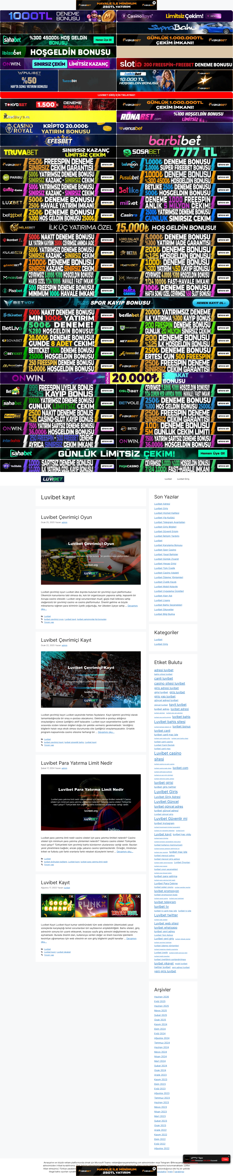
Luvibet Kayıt (55, 882)
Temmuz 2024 (162, 1042)
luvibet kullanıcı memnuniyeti (168, 845)
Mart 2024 (160, 1061)
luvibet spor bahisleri (176, 898)
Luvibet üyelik (161, 952)
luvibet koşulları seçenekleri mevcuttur (167, 842)
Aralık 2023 (160, 1075)
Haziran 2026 (161, 996)
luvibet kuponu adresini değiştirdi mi (166, 848)
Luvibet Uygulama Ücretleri (169, 591)
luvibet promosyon (166, 891)
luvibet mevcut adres (164, 855)
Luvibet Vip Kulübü (164, 517)
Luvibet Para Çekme (166, 883)
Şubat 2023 (160, 1121)
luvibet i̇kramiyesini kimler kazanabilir (167, 827)
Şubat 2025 (160, 1015)
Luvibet (168, 479)
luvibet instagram (164, 823)
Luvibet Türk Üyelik (164, 568)
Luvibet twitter (166, 915)
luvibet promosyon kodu (165, 894)
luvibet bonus (182, 726)
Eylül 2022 (159, 1143)
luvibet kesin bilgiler (161, 838)
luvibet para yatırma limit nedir (94, 862)
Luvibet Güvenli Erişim (166, 531)
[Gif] (116, 227)
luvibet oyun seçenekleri (166, 869)
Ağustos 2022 (161, 1148)
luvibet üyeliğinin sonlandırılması (170, 959)
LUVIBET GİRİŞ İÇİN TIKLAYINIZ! (116, 95)
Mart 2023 (160, 1116)
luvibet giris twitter (165, 786)
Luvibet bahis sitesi (169, 722)
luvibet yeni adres (164, 931)
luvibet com (180, 767)
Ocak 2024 (160, 1070)
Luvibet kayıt (70, 619)
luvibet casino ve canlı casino (164, 764)
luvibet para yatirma (165, 876)
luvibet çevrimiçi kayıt (53, 742)
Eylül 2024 (160, 1033)
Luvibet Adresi (162, 504)
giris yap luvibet (165, 696)
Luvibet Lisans (162, 600)
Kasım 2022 (160, 1134)
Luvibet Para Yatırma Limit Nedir (76, 763)
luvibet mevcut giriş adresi (167, 859)
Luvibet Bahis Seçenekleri (168, 605)
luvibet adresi (180, 709)
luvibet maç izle (178, 851)
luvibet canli (162, 730)
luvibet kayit (180, 830)
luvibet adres (161, 709)
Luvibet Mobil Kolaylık (166, 586)
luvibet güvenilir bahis (74, 742)
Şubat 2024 (160, 1065)
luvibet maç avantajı (161, 852)
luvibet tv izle (184, 910)
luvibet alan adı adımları (174, 713)
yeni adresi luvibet (181, 967)
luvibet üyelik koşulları (162, 956)
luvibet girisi (163, 783)
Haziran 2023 (161, 1102)
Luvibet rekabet (64, 952)
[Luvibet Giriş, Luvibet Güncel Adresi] (52, 479)
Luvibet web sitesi (166, 923)
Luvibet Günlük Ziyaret (166, 559)
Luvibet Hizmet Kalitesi (166, 513)
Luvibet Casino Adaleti (166, 572)
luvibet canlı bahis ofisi (162, 738)
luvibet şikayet (164, 963)
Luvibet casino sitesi (167, 756)
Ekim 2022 (160, 1139)
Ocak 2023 (160, 1125)
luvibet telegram (165, 902)
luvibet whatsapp (165, 927)
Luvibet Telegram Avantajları (169, 522)
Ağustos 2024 (161, 1038)
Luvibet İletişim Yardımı (166, 536)
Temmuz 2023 (162, 1098)
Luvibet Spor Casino (165, 549)
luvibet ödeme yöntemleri (166, 945)
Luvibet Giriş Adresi (167, 797)
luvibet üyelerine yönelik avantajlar (166, 949)
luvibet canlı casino (163, 741)
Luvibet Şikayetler (164, 609)
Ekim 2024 (160, 1029)
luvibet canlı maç (162, 748)
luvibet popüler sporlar (182, 887)
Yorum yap (49, 622)
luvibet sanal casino (161, 898)
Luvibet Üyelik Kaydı (165, 582)
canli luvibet (163, 678)
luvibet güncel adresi (166, 810)
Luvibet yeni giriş (164, 938)
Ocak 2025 (160, 1019)
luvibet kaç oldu (182, 834)
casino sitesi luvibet (169, 683)
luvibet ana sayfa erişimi (162, 717)
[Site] (58, 164)
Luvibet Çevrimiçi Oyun (66, 517)
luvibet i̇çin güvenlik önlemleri (164, 830)
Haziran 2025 (161, 1006)
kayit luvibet (177, 704)
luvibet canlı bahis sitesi (180, 738)
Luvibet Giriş (183, 479)
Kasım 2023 (160, 1079)
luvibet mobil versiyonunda (163, 863)
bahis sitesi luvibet (163, 674)
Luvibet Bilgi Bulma (164, 614)
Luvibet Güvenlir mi (170, 818)
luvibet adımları (159, 713)
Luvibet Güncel (166, 801)
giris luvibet (177, 692)
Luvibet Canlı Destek (164, 745)
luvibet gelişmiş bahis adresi (164, 779)
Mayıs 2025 (160, 1010)
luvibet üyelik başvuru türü (178, 953)
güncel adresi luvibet (166, 700)
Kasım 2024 (160, 1024)
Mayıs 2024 (160, 1052)
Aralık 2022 (160, 1130)
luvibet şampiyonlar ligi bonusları (91, 619)
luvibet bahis (181, 716)
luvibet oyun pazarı (160, 866)
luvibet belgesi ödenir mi (162, 727)
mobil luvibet (181, 963)
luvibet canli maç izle (166, 734)
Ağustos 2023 (161, 1093)
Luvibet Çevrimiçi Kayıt (66, 640)
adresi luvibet (163, 670)
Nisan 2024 (160, 1056)
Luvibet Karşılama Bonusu (168, 545)
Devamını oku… (106, 732)
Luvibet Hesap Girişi (165, 563)
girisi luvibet (161, 692)
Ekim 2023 (160, 1084)
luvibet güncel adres (168, 806)
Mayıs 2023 (160, 1107)
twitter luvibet (162, 967)
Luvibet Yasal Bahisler (166, 554)
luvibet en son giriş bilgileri (163, 775)
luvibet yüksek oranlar (182, 939)
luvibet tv (161, 906)
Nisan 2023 (160, 1111)
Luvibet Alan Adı (163, 595)
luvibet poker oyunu (163, 887)
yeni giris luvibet (165, 971)
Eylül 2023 (160, 1088)
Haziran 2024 (161, 1047)
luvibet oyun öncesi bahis (163, 873)
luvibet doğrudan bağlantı (55, 862)
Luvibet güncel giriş (163, 814)
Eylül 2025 (159, 1001)
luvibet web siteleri (160, 920)
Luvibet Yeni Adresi (163, 935)
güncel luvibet (161, 705)
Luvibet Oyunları (182, 862)
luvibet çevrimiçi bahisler (163, 942)
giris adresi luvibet (166, 688)
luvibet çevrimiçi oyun (54, 619)
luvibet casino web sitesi (162, 768)
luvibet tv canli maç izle (165, 910)
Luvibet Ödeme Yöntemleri (168, 577)
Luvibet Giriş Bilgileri (165, 526)
